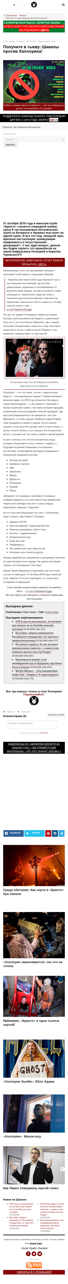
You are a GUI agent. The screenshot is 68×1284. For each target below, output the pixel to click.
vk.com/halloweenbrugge (19, 309)
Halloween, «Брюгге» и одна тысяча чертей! (31, 1022)
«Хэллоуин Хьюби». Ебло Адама (28, 1081)
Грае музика (11, 15)
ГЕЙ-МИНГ (45, 1239)
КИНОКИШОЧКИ (26, 1239)
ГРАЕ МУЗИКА (36, 1239)
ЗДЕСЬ (44, 30)
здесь (53, 120)
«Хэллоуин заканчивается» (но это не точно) (32, 964)
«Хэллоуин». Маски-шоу (22, 1136)
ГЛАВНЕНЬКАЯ (8, 1239)
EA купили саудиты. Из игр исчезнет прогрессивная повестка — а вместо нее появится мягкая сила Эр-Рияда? (35, 648)
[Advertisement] (34, 184)
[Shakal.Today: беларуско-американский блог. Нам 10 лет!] (34, 4)
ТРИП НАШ (52, 1239)
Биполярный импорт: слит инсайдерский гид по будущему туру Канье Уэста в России (37, 663)
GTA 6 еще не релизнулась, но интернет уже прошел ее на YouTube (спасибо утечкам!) (37, 625)
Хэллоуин (25, 711)
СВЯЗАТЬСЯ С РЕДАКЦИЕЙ (34, 1272)
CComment (44, 733)
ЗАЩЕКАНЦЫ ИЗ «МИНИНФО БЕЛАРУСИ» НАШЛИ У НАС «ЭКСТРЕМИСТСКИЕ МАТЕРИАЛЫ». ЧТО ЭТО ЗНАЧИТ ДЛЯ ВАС (33, 747)
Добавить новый (56, 715)
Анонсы (22, 15)
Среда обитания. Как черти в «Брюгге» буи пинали (33, 891)
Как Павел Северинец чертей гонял (31, 1188)
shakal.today (51, 612)
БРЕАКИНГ (17, 1239)
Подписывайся (33, 694)
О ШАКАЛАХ (60, 1239)
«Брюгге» (11, 711)
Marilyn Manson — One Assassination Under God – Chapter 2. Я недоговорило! (35, 672)
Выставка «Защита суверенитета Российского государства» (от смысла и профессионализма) (35, 636)
